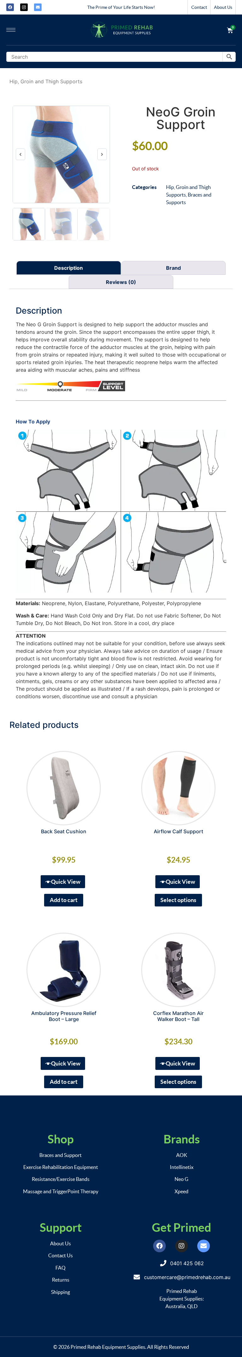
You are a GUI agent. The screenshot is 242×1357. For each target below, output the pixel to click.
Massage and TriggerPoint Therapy (60, 1191)
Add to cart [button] (64, 900)
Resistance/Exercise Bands (60, 1179)
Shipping (60, 1292)
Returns (60, 1280)
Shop (61, 1139)
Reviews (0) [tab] (121, 282)
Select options (178, 900)
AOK (181, 1155)
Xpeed (181, 1191)
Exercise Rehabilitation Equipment (60, 1167)
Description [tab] (68, 268)
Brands (182, 1139)
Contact (199, 7)
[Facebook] (10, 7)
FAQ (60, 1268)
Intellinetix (181, 1167)
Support (61, 1227)
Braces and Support (60, 1155)
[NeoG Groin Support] (61, 154)
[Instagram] (181, 1246)
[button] (20, 154)
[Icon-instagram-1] (24, 7)
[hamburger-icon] (11, 30)
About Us (223, 7)
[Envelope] (38, 7)
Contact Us (60, 1255)
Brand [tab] (173, 268)
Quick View (65, 881)
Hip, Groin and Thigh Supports (45, 81)
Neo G (181, 1179)
